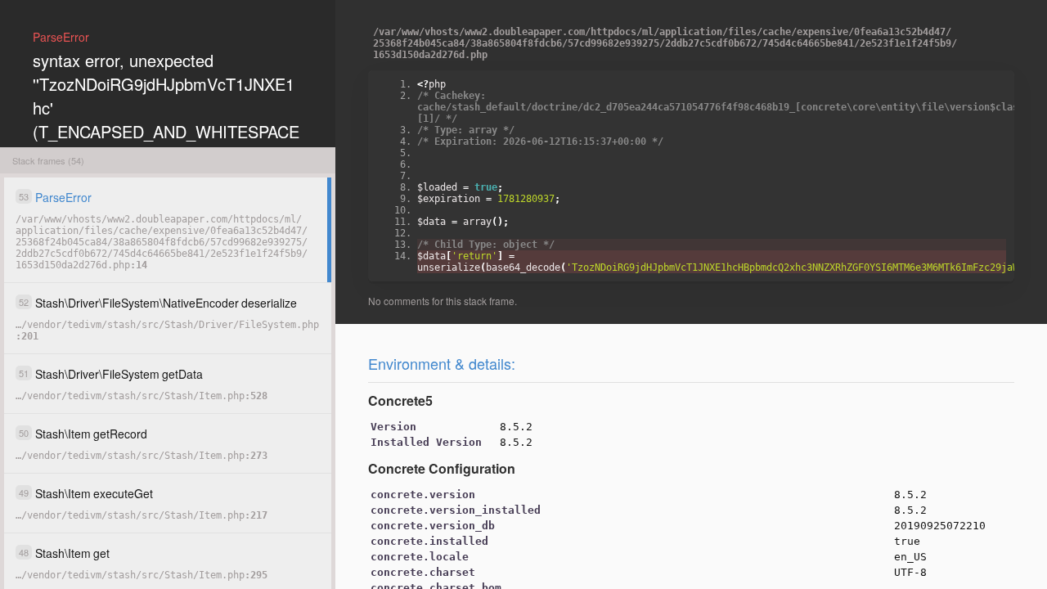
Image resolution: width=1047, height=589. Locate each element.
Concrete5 (400, 400)
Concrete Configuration (441, 468)
